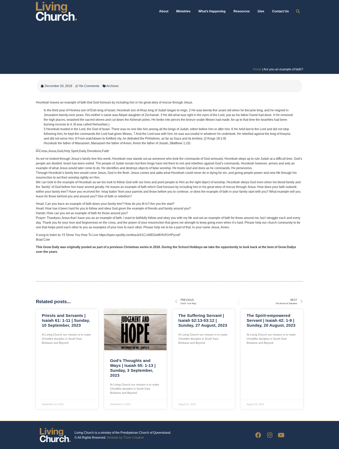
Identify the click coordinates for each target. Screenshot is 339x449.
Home (257, 69)
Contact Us (280, 11)
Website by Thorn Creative (125, 437)
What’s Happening (212, 11)
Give (261, 11)
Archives (112, 86)
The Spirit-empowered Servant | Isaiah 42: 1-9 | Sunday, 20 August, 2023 (271, 320)
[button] (298, 11)
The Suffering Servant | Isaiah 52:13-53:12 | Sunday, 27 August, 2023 (202, 320)
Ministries (183, 11)
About (163, 11)
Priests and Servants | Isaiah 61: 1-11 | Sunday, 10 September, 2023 (66, 320)
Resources (241, 11)
